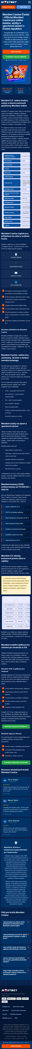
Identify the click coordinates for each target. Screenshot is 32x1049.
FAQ (16, 1018)
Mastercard (11, 998)
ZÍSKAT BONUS (16, 1046)
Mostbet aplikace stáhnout (16, 726)
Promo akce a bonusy (18, 1010)
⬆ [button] (29, 1040)
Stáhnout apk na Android (16, 57)
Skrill (18, 998)
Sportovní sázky (18, 1006)
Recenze (5, 1010)
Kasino (5, 1014)
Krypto (5, 1001)
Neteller (25, 998)
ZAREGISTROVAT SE (8, 7)
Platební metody (15, 1014)
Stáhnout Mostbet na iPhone (16, 762)
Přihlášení (23, 7)
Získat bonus (16, 52)
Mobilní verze (7, 1018)
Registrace (6, 1006)
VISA (4, 998)
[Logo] (9, 2)
